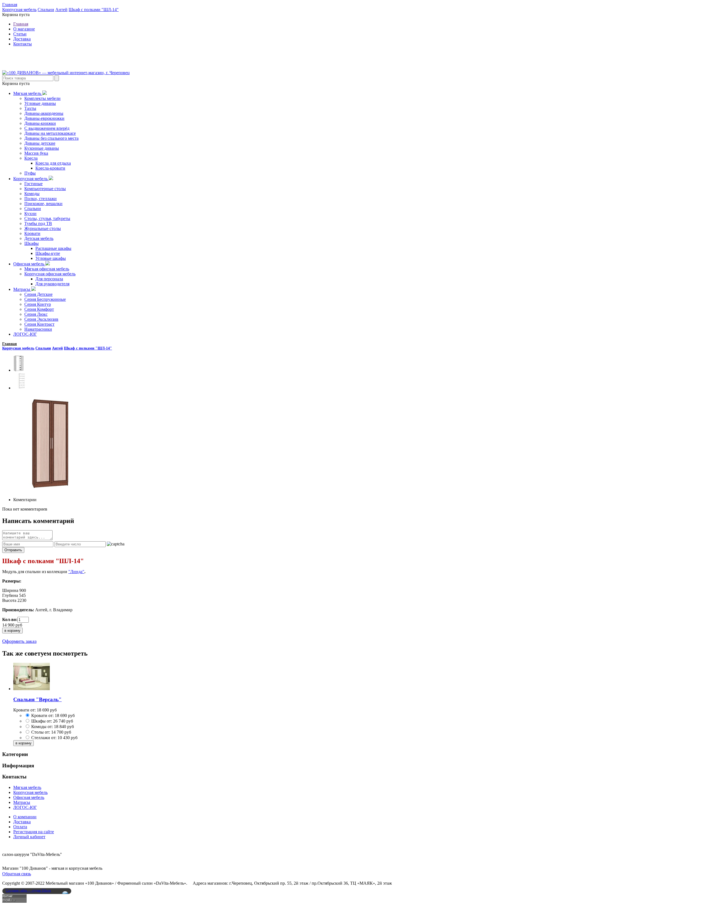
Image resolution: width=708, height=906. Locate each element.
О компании (25, 816)
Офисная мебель (29, 264)
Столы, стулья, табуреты (47, 218)
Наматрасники (38, 329)
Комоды (32, 193)
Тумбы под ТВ (38, 223)
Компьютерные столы (45, 188)
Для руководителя (52, 283)
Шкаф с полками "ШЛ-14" (94, 9)
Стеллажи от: (43, 737)
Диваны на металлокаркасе (50, 133)
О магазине (24, 29)
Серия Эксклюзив (41, 319)
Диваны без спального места (51, 138)
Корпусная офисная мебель (50, 273)
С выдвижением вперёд (46, 128)
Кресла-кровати (50, 168)
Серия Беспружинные (45, 299)
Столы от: (40, 732)
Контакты (22, 44)
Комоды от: (42, 726)
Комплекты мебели (42, 98)
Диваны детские (39, 143)
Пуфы (30, 173)
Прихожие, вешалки (43, 203)
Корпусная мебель (19, 9)
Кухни (30, 213)
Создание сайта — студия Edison (28, 890)
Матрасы (22, 289)
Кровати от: (42, 715)
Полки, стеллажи (40, 198)
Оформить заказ (19, 641)
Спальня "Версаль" (37, 699)
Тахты (30, 108)
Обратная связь (16, 873)
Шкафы (31, 243)
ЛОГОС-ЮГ (25, 334)
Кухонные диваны (41, 148)
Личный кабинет (29, 836)
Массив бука (36, 153)
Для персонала (49, 278)
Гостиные (33, 183)
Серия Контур (37, 304)
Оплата (20, 826)
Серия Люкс (36, 314)
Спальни (46, 9)
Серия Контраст (39, 324)
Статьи (20, 34)
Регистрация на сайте (33, 831)
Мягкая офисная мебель (46, 268)
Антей (61, 9)
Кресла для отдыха (53, 163)
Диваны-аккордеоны (43, 113)
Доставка (22, 39)
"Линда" (76, 571)
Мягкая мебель (27, 93)
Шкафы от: (41, 721)
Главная (9, 4)
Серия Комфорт (39, 309)
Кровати (32, 233)
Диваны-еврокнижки (44, 118)
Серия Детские (38, 294)
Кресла (31, 158)
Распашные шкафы (53, 248)
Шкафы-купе (47, 253)
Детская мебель (38, 238)
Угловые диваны (40, 103)
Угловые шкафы (50, 258)
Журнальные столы (42, 228)
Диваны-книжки (40, 123)
